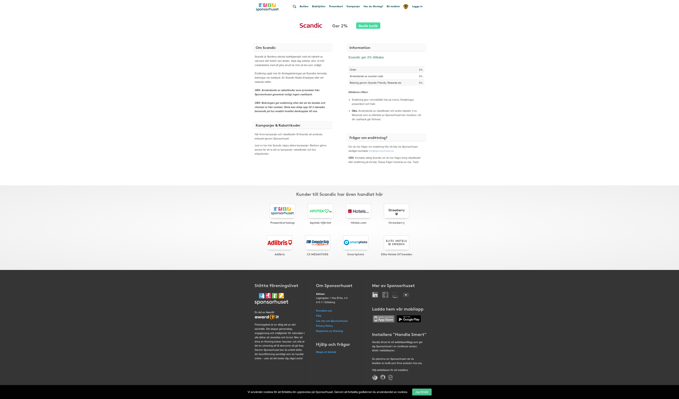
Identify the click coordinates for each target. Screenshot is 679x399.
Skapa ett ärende (326, 352)
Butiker (304, 6)
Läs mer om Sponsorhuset (332, 321)
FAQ (318, 315)
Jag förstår (421, 392)
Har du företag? (373, 6)
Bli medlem (393, 6)
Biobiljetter (319, 6)
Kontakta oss (324, 310)
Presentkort (336, 6)
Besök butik (368, 25)
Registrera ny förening (329, 331)
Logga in (417, 6)
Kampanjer (353, 6)
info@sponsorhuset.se (381, 151)
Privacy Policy (324, 325)
